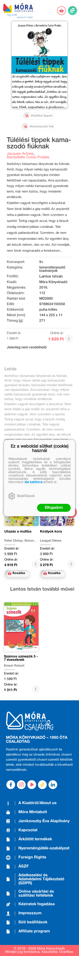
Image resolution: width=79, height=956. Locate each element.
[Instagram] (21, 784)
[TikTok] (42, 784)
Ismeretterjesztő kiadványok (52, 269)
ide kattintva (34, 482)
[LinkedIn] (52, 784)
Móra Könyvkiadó (53, 282)
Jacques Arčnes (20, 153)
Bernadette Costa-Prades (28, 157)
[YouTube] (31, 784)
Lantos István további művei (42, 589)
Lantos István (51, 276)
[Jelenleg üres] (61, 10)
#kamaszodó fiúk (42, 126)
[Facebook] (10, 784)
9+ (41, 262)
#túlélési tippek (42, 115)
